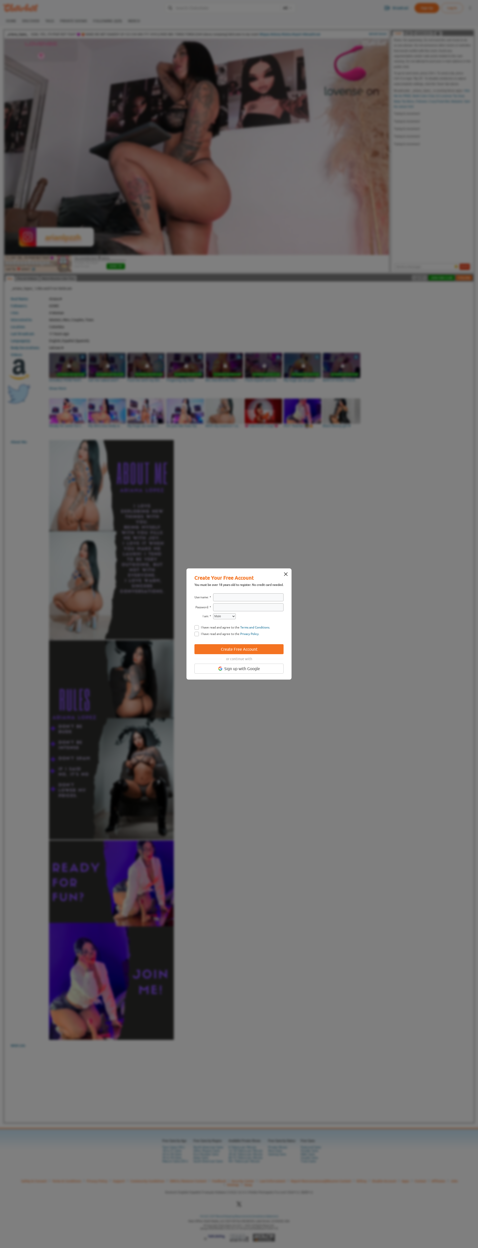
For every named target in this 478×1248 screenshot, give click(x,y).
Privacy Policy (249, 634)
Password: (202, 607)
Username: (201, 597)
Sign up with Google (242, 668)
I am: (206, 616)
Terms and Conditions (254, 627)
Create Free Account (239, 649)
